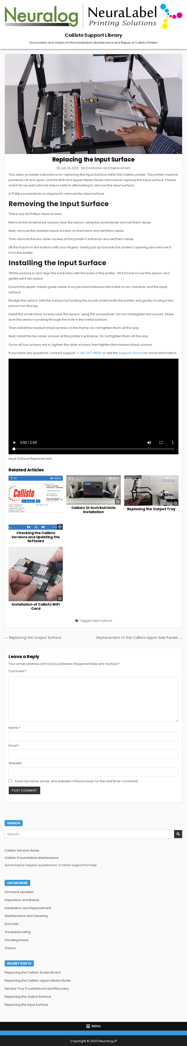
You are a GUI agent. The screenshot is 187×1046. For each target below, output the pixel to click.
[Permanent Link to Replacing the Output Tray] (151, 490)
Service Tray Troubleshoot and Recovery (37, 988)
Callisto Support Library (93, 35)
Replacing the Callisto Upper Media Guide (38, 980)
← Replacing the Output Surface (33, 637)
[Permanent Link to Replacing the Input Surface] (93, 104)
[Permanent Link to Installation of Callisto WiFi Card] (36, 574)
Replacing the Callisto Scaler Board (32, 972)
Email (14, 745)
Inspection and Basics (22, 900)
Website (15, 763)
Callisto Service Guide (22, 850)
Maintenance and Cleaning (26, 916)
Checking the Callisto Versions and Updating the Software (35, 537)
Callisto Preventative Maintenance (32, 857)
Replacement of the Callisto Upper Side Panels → (139, 637)
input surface (102, 621)
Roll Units (12, 924)
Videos (10, 948)
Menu (96, 1026)
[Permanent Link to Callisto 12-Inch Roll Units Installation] (93, 490)
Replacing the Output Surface (28, 996)
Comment (18, 671)
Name (14, 727)
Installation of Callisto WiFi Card (36, 606)
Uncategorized (16, 940)
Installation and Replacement (108, 168)
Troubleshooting (18, 932)
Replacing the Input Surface (93, 159)
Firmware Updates (19, 892)
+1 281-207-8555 (89, 353)
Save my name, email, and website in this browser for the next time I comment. (77, 781)
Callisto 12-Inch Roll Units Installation (93, 509)
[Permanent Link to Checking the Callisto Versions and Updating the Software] (36, 502)
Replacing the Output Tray (151, 509)
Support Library (131, 353)
